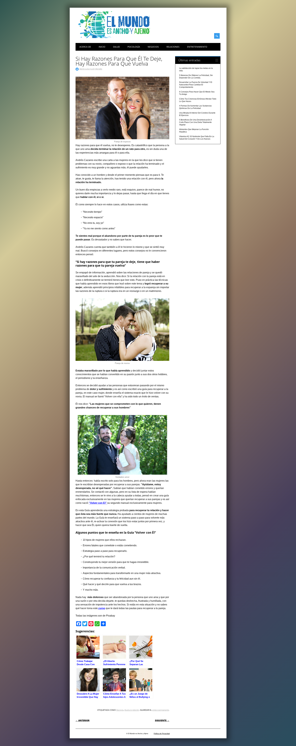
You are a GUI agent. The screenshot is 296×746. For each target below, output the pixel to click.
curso (101, 608)
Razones (119, 710)
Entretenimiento (197, 46)
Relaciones (172, 46)
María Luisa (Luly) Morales (90, 68)
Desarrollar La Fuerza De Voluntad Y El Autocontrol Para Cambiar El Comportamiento (195, 84)
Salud (116, 46)
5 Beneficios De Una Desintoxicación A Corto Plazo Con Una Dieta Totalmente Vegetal (195, 122)
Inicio (102, 46)
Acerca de (85, 46)
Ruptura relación (131, 710)
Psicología (133, 46)
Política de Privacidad (162, 733)
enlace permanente (160, 710)
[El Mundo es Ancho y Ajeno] (116, 37)
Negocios (153, 46)
